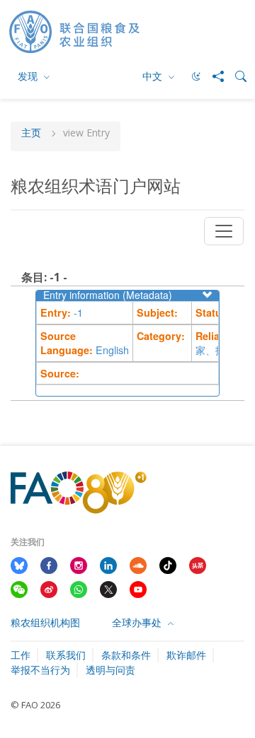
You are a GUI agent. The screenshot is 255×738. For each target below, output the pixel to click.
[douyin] (167, 564)
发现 (29, 76)
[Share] (212, 76)
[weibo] (48, 588)
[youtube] (138, 588)
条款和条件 (126, 655)
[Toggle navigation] (224, 231)
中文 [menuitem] (153, 76)
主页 (31, 133)
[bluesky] (19, 564)
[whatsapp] (78, 588)
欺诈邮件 (186, 655)
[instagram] (78, 564)
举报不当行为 (40, 669)
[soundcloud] (138, 564)
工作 (20, 655)
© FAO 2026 (35, 704)
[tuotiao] (197, 564)
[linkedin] (108, 564)
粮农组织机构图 (45, 622)
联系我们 (66, 655)
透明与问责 (110, 669)
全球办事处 (138, 622)
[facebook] (48, 564)
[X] (108, 588)
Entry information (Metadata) (107, 295)
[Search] (235, 76)
